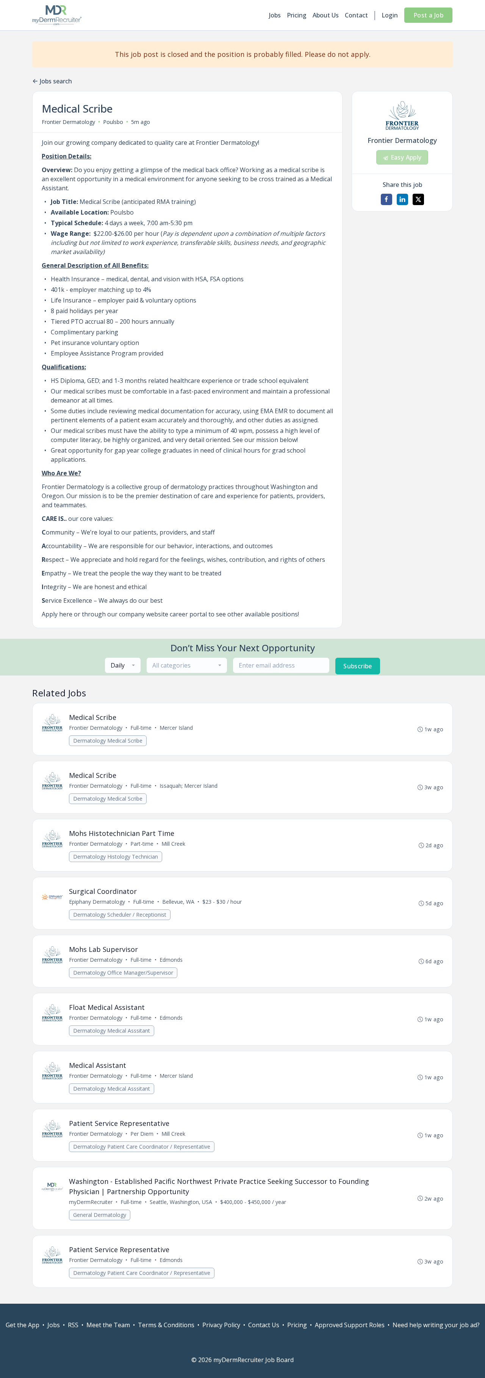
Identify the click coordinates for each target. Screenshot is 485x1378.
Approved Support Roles (350, 1325)
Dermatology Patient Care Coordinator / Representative (141, 1146)
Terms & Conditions (166, 1325)
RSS (73, 1325)
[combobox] (123, 665)
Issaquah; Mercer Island (188, 785)
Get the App (22, 1325)
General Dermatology (99, 1214)
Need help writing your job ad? (436, 1325)
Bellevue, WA (178, 901)
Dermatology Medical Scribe (107, 740)
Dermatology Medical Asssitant (111, 1030)
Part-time (141, 843)
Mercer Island (176, 727)
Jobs (275, 15)
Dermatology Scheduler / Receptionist (119, 914)
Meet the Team (108, 1325)
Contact (356, 15)
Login (390, 15)
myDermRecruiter (91, 1202)
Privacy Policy (221, 1325)
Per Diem (141, 1133)
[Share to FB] (386, 199)
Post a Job (428, 15)
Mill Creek (173, 843)
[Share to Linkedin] (402, 199)
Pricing (297, 15)
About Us (326, 15)
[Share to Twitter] (418, 199)
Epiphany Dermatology (97, 901)
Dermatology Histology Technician (115, 856)
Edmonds (171, 959)
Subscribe (357, 666)
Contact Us (263, 1325)
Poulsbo (113, 121)
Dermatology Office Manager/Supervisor (123, 972)
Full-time (141, 727)
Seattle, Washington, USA (181, 1202)
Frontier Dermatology (68, 121)
